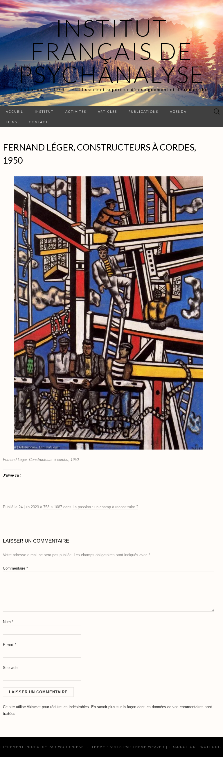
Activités (75, 111)
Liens (11, 122)
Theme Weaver (149, 747)
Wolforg (210, 747)
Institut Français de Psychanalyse (111, 51)
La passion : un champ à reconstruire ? (105, 507)
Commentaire (15, 568)
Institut (44, 111)
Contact (38, 122)
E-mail (9, 645)
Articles (107, 111)
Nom (8, 622)
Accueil (14, 111)
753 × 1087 (52, 507)
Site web (10, 667)
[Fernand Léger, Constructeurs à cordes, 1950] (108, 312)
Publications (143, 111)
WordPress (71, 747)
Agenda (178, 111)
